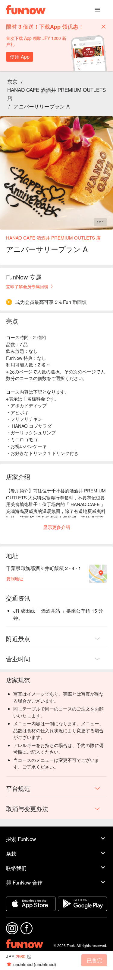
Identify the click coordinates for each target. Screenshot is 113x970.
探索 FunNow (21, 839)
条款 (11, 853)
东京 (12, 81)
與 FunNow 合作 (24, 882)
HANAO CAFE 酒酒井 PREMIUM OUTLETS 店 (56, 94)
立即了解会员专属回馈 (27, 286)
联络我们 (16, 868)
